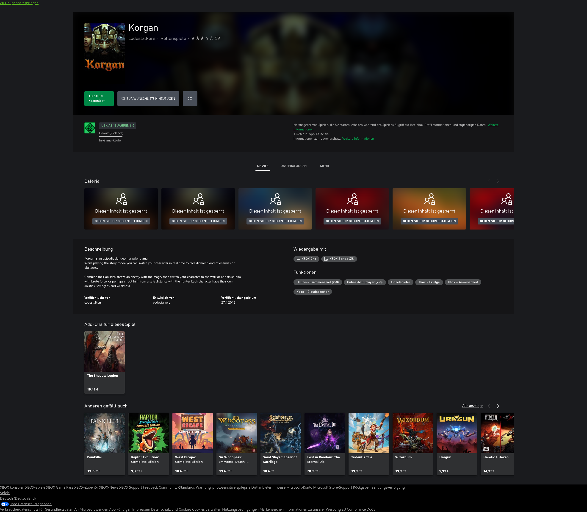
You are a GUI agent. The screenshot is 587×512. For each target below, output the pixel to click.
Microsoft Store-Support (332, 487)
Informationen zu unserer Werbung (313, 509)
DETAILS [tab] (262, 165)
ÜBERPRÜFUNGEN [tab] (294, 165)
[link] (104, 362)
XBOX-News (108, 487)
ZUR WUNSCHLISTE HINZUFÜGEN (151, 98)
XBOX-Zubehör (86, 487)
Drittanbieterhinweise (268, 487)
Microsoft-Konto (299, 487)
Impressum (141, 509)
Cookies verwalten (206, 509)
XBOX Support (130, 487)
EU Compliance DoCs (358, 509)
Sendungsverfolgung (388, 487)
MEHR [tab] (324, 165)
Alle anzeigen (472, 405)
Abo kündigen (120, 509)
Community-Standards (177, 487)
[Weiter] (498, 181)
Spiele (5, 492)
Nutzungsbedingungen (240, 509)
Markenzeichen (272, 509)
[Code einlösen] (190, 98)
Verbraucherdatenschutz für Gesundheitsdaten (36, 509)
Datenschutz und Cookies (171, 509)
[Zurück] (488, 181)
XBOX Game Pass (59, 487)
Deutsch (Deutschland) (18, 498)
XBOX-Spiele (35, 487)
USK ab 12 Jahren (115, 125)
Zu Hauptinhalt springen (19, 2)
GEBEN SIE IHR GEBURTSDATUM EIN (121, 221)
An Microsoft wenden (91, 509)
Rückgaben (362, 487)
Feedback (150, 487)
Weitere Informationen (358, 138)
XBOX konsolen (12, 487)
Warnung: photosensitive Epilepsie (223, 487)
